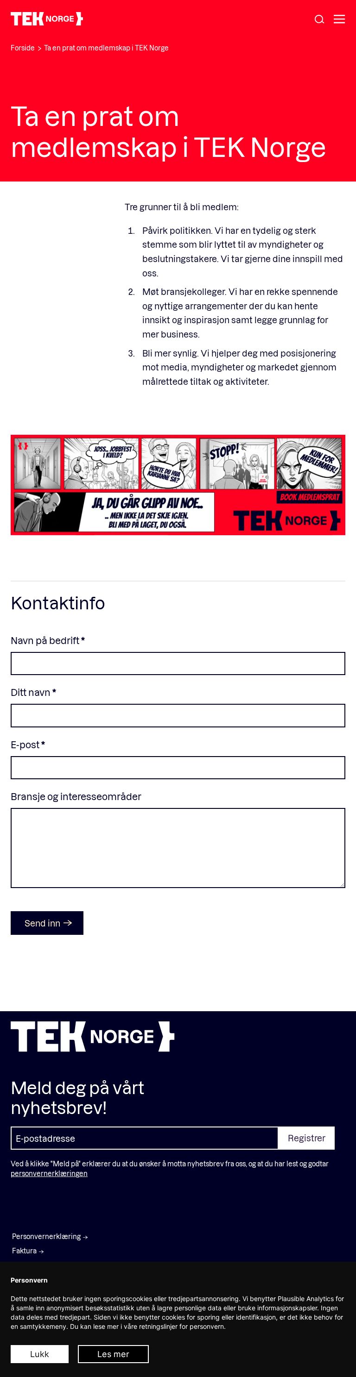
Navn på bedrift (48, 640)
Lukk (39, 1354)
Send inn (42, 923)
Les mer (113, 1354)
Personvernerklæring (46, 1236)
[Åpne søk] (319, 20)
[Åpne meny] (339, 20)
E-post (28, 744)
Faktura (24, 1251)
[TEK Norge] (47, 22)
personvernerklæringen (49, 1173)
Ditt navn (33, 692)
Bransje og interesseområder (76, 796)
